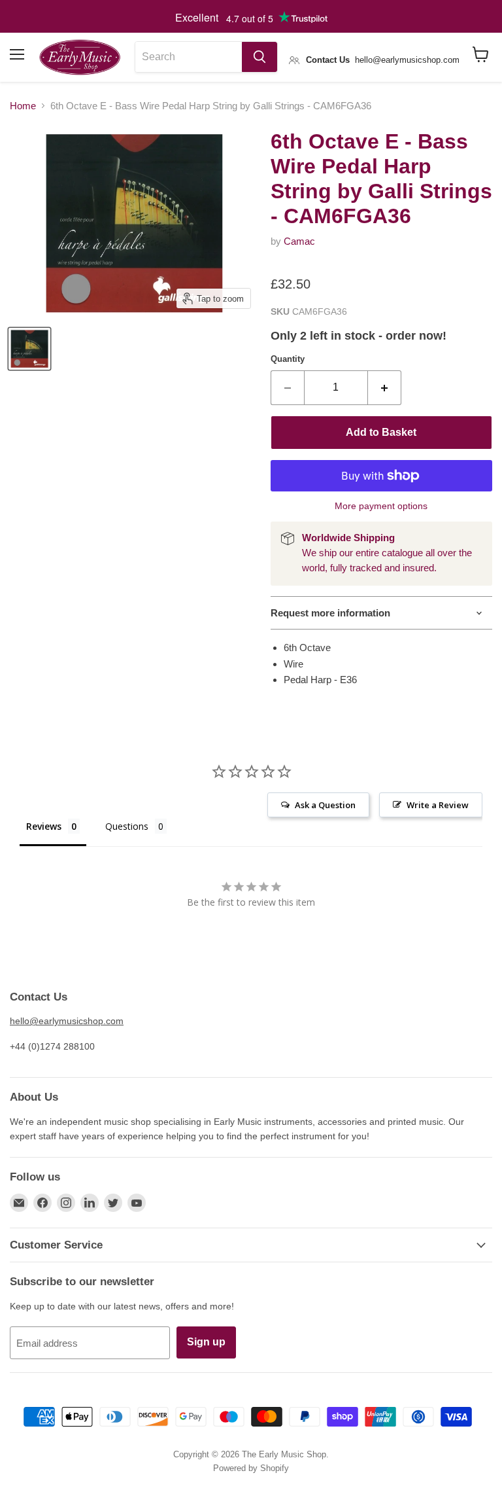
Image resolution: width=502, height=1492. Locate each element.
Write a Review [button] (438, 805)
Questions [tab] (126, 826)
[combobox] (188, 57)
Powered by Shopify (251, 1468)
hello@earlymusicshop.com (67, 1021)
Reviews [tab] (43, 826)
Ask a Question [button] (325, 805)
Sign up (206, 1341)
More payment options (381, 506)
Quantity (288, 359)
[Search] (259, 57)
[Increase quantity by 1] (384, 387)
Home (23, 105)
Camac (299, 241)
